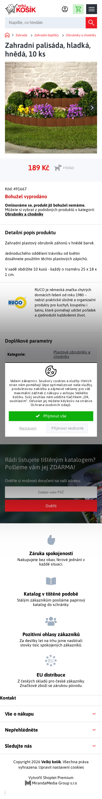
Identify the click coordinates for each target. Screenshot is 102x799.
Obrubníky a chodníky (24, 214)
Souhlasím (51, 416)
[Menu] (91, 9)
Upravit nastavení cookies (61, 767)
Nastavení (28, 428)
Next (92, 107)
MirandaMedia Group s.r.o (54, 783)
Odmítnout (67, 428)
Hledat (91, 22)
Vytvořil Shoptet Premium (51, 777)
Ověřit (51, 505)
